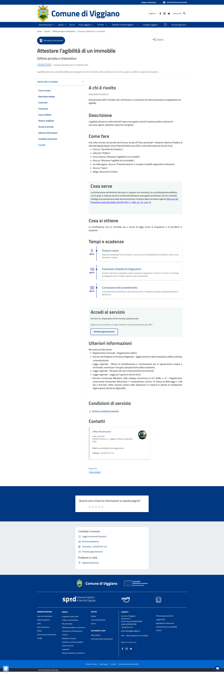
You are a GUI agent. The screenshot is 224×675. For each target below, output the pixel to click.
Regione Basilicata (148, 2)
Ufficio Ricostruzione (102, 431)
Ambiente (65, 649)
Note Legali (103, 664)
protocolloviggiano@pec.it (130, 631)
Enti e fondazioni (43, 627)
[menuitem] (99, 25)
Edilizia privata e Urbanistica (63, 31)
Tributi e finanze (68, 645)
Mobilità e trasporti (69, 638)
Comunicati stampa (98, 619)
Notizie (93, 616)
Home (39, 31)
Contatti (124, 612)
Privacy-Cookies (91, 664)
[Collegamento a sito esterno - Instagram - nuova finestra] (164, 13)
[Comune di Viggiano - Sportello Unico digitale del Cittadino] (43, 13)
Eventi (93, 623)
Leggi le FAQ (160, 619)
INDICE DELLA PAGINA (47, 81)
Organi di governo (43, 619)
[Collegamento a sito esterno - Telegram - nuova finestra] (168, 13)
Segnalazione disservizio (165, 623)
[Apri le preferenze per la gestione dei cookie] (6, 668)
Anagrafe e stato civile (70, 616)
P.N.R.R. (159, 630)
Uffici (39, 623)
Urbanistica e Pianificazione (72, 631)
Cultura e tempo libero (70, 620)
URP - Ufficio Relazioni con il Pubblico (134, 635)
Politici (39, 630)
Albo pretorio (95, 635)
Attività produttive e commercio (73, 627)
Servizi (47, 31)
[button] (175, 2)
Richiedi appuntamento (104, 331)
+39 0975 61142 (127, 627)
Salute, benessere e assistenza (73, 653)
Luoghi (39, 638)
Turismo (65, 634)
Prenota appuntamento (164, 616)
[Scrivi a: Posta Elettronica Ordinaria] (137, 633)
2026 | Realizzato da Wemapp (48, 670)
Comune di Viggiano (85, 13)
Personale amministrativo (46, 634)
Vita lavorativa (67, 623)
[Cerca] (184, 13)
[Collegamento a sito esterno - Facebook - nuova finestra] (160, 13)
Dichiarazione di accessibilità (166, 626)
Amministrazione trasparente (102, 639)
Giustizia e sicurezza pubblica (72, 642)
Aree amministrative (44, 616)
